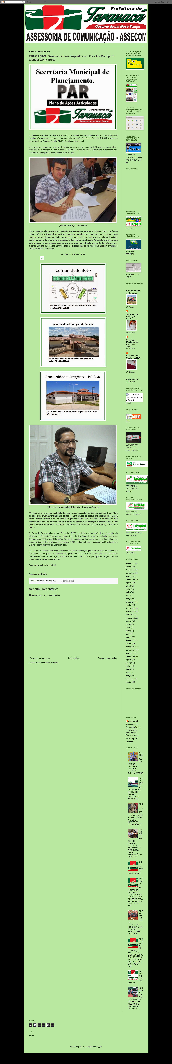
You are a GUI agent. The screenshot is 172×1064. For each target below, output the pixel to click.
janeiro (128, 566)
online (31, 1036)
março (128, 599)
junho (128, 589)
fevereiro (129, 563)
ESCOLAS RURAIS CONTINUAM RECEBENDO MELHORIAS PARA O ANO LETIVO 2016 (135, 998)
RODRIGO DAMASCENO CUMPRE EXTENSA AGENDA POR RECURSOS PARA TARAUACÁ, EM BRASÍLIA (135, 843)
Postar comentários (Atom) (47, 663)
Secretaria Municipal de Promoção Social (132, 343)
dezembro (130, 570)
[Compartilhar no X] (67, 581)
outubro (129, 576)
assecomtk (133, 721)
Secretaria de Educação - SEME (132, 316)
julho (128, 586)
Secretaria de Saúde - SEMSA (133, 357)
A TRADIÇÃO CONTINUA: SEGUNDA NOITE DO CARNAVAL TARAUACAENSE (135, 763)
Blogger (98, 1046)
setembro (130, 579)
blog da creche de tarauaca (133, 292)
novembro (130, 573)
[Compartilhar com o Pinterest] (72, 581)
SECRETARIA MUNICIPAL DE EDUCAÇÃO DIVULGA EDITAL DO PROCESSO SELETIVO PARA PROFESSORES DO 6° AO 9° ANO (135, 892)
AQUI (53, 565)
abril (127, 595)
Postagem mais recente (40, 658)
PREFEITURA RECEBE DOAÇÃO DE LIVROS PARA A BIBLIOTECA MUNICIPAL (135, 788)
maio (128, 592)
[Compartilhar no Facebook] (70, 581)
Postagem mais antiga (107, 658)
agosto (128, 583)
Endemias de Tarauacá (132, 380)
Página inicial (73, 658)
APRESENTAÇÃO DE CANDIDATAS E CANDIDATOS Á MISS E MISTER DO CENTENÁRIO (135, 814)
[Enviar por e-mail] (62, 581)
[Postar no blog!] (65, 581)
